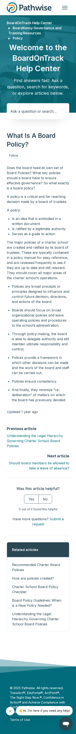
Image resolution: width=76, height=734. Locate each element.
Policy (18, 38)
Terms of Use (20, 720)
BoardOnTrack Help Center (29, 23)
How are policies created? (33, 578)
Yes (31, 499)
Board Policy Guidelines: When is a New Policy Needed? (36, 603)
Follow (13, 155)
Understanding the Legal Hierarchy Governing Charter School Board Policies (35, 441)
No (45, 499)
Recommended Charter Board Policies (36, 567)
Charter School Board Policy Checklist (35, 589)
